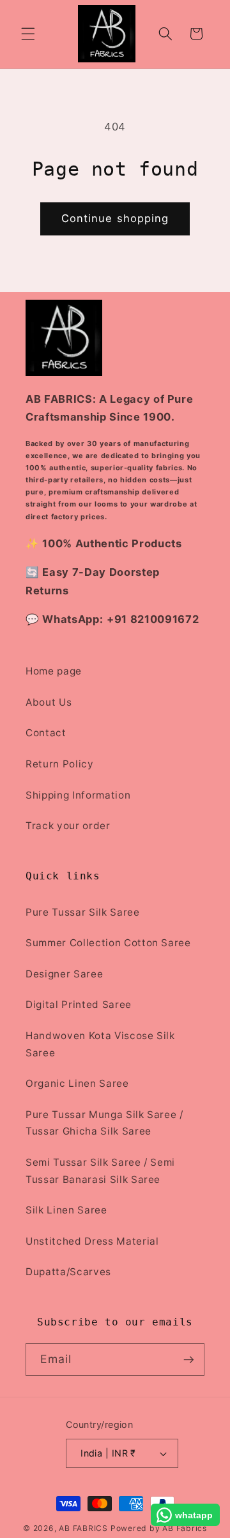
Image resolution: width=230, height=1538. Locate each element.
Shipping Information (78, 795)
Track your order (68, 826)
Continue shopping (115, 218)
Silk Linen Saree (66, 1210)
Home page (54, 671)
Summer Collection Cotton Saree (108, 943)
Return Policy (60, 764)
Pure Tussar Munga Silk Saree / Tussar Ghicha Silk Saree (104, 1123)
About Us (49, 702)
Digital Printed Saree (79, 1004)
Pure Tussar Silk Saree (83, 912)
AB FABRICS (83, 1528)
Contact (46, 733)
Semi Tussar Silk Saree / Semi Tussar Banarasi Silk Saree (100, 1170)
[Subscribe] (188, 1359)
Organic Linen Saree (77, 1083)
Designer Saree (64, 974)
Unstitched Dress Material (92, 1241)
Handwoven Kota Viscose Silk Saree (100, 1044)
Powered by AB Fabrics (159, 1528)
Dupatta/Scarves (68, 1272)
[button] (28, 33)
